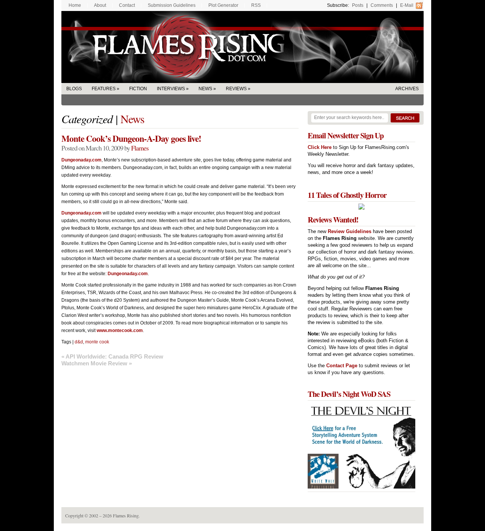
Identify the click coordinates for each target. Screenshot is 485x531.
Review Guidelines (349, 231)
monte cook (97, 342)
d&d (79, 342)
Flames (140, 147)
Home (75, 5)
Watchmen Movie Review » (96, 363)
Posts (357, 5)
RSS (256, 5)
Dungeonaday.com (81, 160)
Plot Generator (223, 5)
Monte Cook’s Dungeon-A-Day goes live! (131, 138)
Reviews (236, 88)
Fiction (138, 88)
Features (104, 88)
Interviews (171, 88)
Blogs (74, 88)
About (100, 5)
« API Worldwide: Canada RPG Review (112, 356)
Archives (407, 88)
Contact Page (341, 365)
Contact (127, 5)
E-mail (406, 5)
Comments (382, 5)
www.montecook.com (120, 330)
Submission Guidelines (172, 5)
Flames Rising (242, 47)
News (205, 88)
